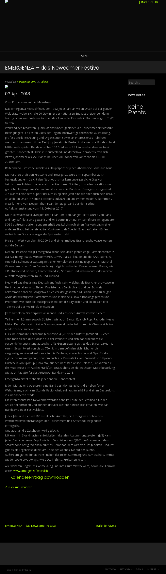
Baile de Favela (106, 526)
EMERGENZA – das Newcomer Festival (30, 526)
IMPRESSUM (153, 569)
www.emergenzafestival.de (31, 471)
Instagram (126, 569)
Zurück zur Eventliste (18, 487)
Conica (17, 569)
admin (44, 81)
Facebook (110, 569)
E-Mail (139, 569)
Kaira (28, 569)
